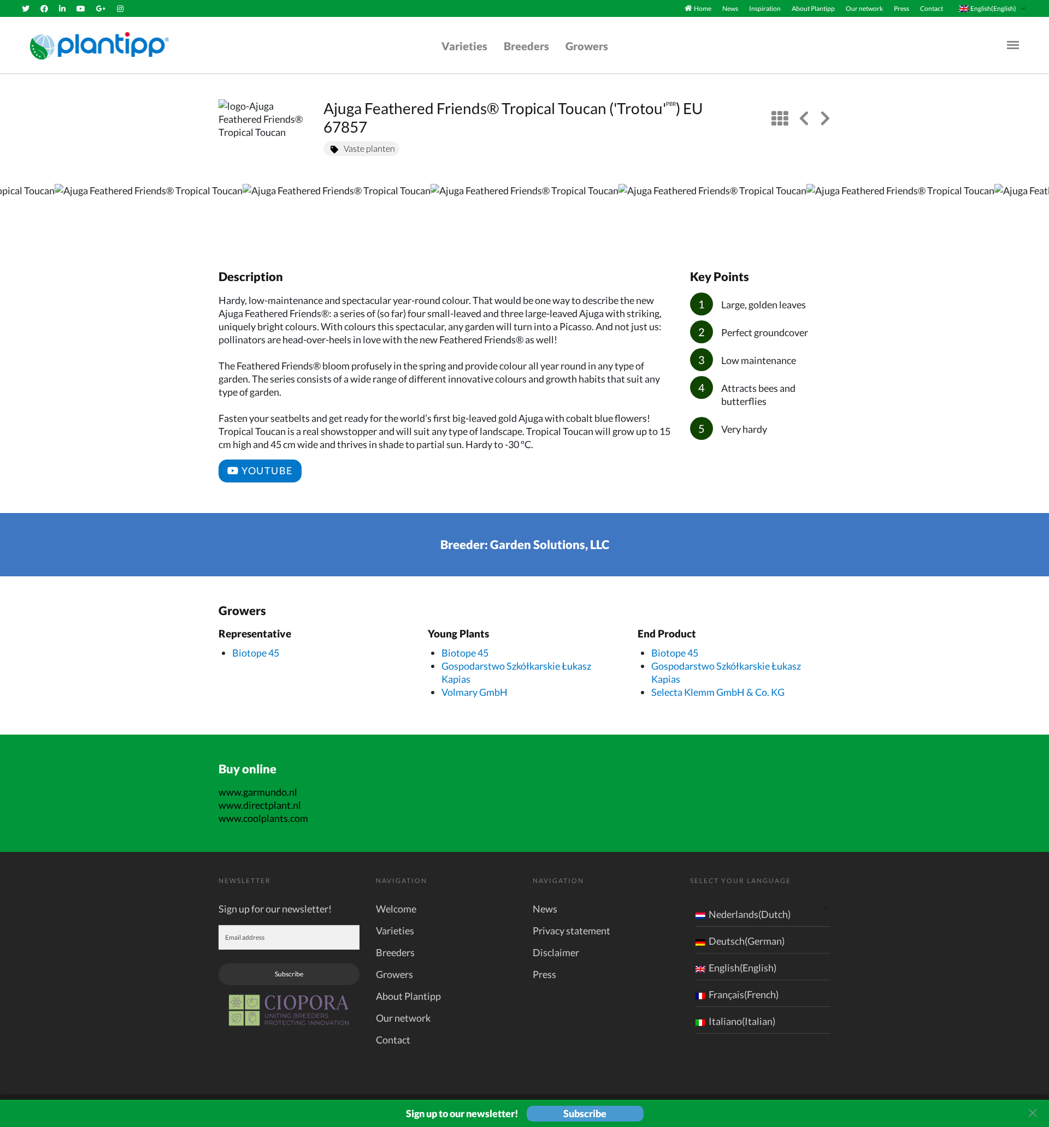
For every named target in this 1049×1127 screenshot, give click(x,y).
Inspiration (765, 8)
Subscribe (289, 974)
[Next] (1031, 215)
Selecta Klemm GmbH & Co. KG (718, 692)
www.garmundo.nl (258, 792)
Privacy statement (571, 931)
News (730, 8)
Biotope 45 (255, 653)
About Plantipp (813, 8)
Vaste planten (369, 148)
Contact (931, 8)
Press (901, 8)
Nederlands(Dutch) (750, 914)
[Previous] (17, 215)
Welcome (396, 909)
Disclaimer (556, 952)
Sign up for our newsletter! (275, 909)
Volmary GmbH (474, 692)
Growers (586, 45)
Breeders (526, 45)
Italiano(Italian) (742, 1021)
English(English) (742, 968)
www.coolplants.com (263, 818)
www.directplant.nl (260, 805)
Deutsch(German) (747, 941)
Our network (864, 8)
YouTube (266, 470)
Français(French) (744, 994)
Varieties (464, 45)
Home (702, 8)
